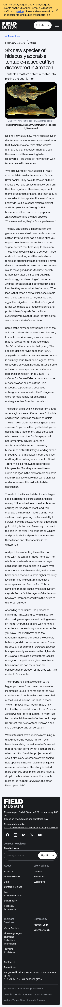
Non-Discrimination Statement (18, 994)
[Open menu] (57, 25)
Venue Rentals (11, 928)
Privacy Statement (43, 994)
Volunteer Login (42, 929)
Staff (6, 881)
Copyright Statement (37, 1000)
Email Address (11, 848)
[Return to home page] (13, 803)
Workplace (39, 881)
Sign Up (45, 855)
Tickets (40, 25)
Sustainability (10, 900)
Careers (38, 871)
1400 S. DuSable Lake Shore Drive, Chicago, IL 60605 (31, 827)
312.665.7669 (28, 979)
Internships (39, 876)
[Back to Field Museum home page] (9, 25)
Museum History (12, 876)
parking (20, 11)
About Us (8, 871)
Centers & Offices (13, 886)
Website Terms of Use (14, 1000)
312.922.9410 (11, 979)
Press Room (14, 36)
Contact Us (9, 962)
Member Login (41, 924)
